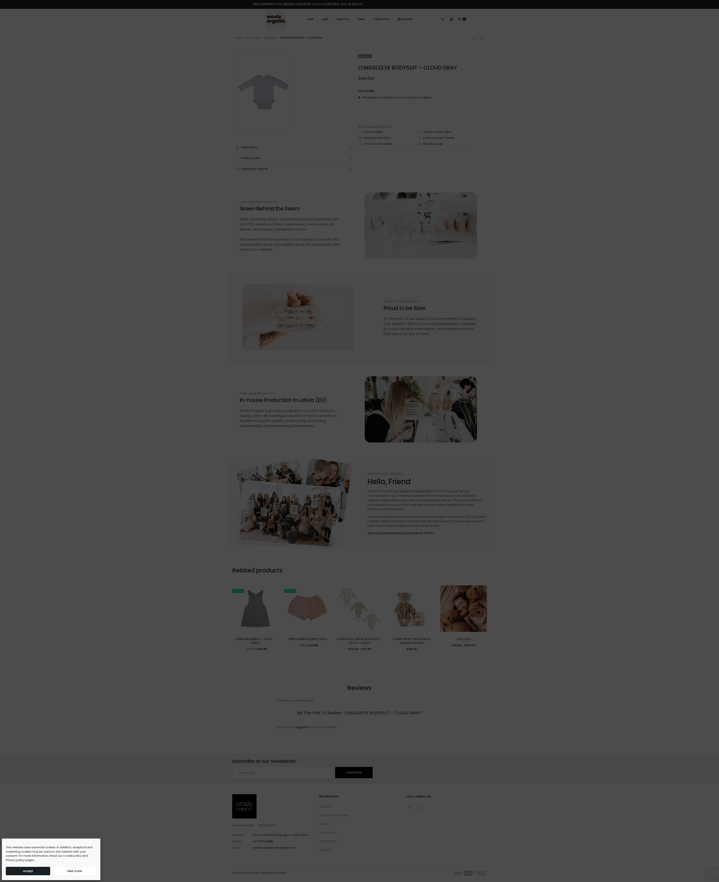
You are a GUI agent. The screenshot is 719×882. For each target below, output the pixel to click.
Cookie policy (72, 856)
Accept (28, 871)
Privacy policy (15, 860)
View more (74, 871)
